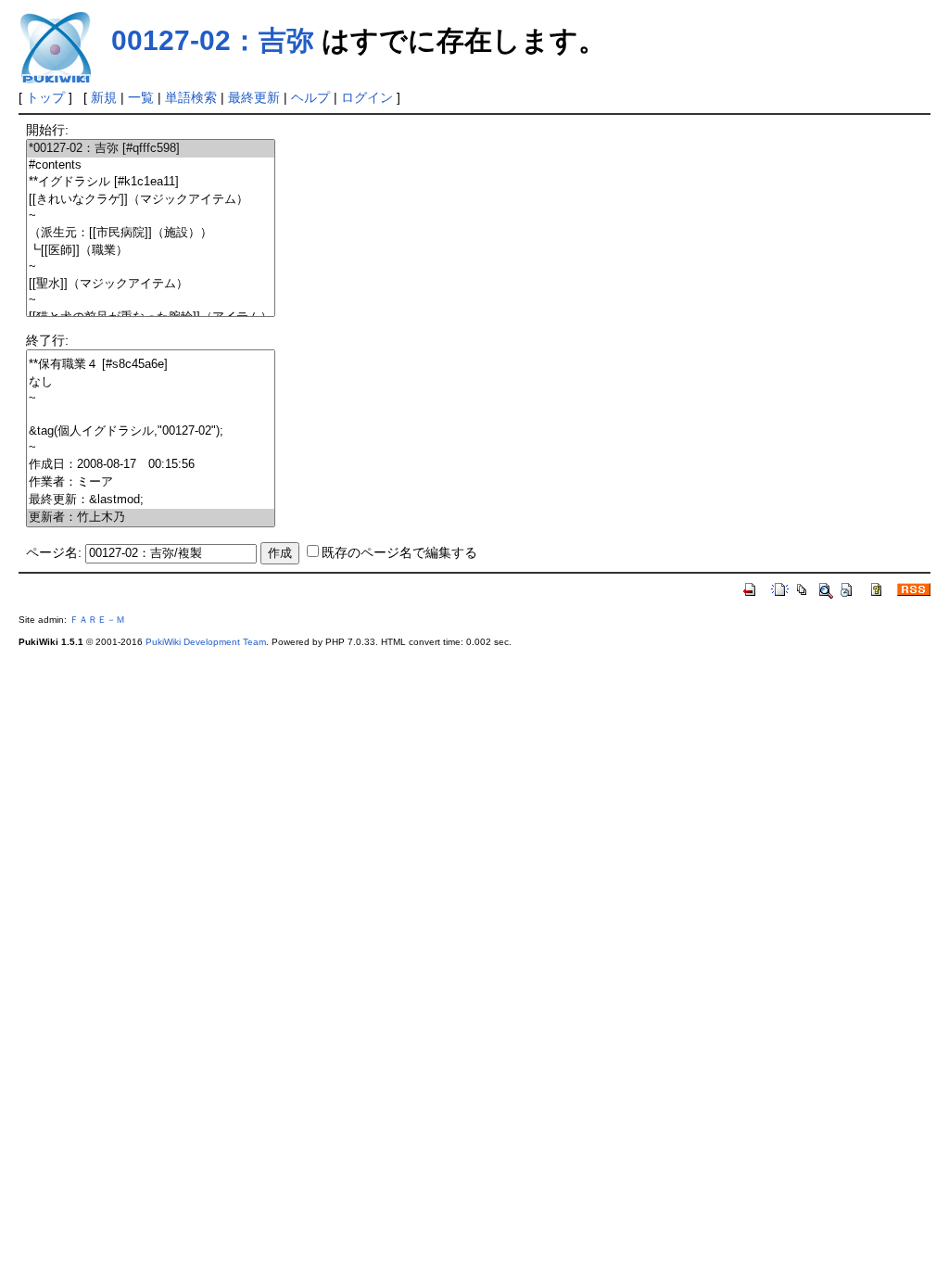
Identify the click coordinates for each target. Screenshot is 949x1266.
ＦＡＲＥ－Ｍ (97, 619)
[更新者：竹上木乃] (150, 517)
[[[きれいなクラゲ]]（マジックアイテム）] (150, 200)
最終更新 (254, 97)
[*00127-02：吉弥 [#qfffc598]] (150, 149)
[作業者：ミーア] (150, 482)
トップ (45, 97)
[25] (150, 415)
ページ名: (54, 552)
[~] (150, 216)
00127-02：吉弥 (212, 40)
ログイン (367, 97)
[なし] (150, 382)
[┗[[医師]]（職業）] (150, 251)
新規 (104, 97)
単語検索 (191, 97)
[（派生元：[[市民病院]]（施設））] (150, 233)
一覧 (141, 97)
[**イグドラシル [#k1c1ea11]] (150, 182)
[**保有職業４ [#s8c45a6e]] (150, 364)
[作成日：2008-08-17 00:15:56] (150, 465)
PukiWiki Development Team (206, 642)
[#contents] (150, 165)
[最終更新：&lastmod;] (150, 500)
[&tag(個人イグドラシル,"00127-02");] (150, 431)
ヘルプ (310, 97)
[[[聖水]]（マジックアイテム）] (150, 284)
